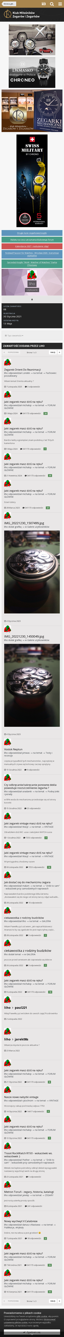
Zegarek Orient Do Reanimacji (22, 369)
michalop (27, 405)
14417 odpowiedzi (35, 1111)
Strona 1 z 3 (32, 352)
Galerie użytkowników (38, 526)
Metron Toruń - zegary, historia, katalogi (29, 1192)
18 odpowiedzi (34, 1238)
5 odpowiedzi (34, 1176)
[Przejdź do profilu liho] (7, 362)
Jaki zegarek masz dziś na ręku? (23, 401)
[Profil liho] (32, 299)
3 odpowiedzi (33, 386)
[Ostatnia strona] (59, 352)
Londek (26, 373)
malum (25, 885)
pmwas (26, 752)
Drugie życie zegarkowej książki (32, 233)
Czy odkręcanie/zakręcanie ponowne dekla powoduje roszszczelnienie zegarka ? (30, 786)
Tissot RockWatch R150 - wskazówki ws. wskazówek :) (28, 1154)
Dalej (52, 352)
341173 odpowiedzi (31, 413)
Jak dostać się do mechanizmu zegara (27, 882)
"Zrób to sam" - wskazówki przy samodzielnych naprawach (32, 887)
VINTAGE (48, 826)
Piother (26, 1159)
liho (6, 373)
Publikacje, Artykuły (14, 1227)
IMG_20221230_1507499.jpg (24, 523)
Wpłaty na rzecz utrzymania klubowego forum (32, 239)
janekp (25, 1195)
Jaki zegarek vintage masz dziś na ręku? (28, 823)
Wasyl (25, 826)
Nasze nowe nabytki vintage (21, 1097)
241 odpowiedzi (34, 1206)
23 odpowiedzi (33, 808)
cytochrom (27, 1100)
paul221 (21, 1007)
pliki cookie (42, 1316)
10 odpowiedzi (35, 902)
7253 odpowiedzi (33, 837)
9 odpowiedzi (32, 769)
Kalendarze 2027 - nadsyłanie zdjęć (32, 246)
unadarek (27, 791)
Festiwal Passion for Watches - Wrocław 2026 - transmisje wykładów (32, 254)
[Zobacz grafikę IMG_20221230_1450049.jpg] (32, 685)
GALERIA (46, 921)
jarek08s (21, 1039)
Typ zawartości (14, 335)
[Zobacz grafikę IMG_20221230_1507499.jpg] (32, 571)
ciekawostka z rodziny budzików (24, 917)
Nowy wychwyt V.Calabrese (20, 1221)
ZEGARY (49, 1195)
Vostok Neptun (13, 749)
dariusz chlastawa (31, 1224)
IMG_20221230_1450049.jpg (24, 636)
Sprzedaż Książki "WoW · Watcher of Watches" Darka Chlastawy (32, 264)
